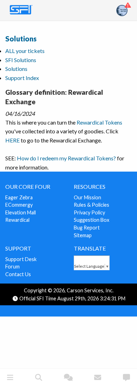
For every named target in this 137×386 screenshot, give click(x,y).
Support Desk (21, 259)
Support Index (22, 77)
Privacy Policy (89, 212)
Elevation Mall (20, 212)
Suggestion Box (91, 220)
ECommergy (19, 205)
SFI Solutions (20, 59)
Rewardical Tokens (99, 122)
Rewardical (17, 220)
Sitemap (83, 235)
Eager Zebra (19, 197)
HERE (12, 140)
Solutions (21, 38)
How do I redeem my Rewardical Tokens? (66, 158)
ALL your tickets (25, 50)
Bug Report (87, 228)
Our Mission (87, 197)
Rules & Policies (91, 205)
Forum (12, 266)
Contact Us (18, 274)
